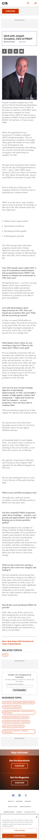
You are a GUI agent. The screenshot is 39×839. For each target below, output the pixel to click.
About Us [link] (11, 801)
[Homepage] (5, 3)
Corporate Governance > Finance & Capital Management (18, 712)
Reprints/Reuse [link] (9, 812)
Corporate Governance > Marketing (16, 722)
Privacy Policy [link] (13, 806)
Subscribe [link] (19, 801)
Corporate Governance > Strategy (15, 717)
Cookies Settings (29, 812)
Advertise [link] (27, 801)
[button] (35, 3)
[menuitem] (4, 51)
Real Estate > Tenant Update (13, 726)
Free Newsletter (19, 690)
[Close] (36, 817)
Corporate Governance (11, 707)
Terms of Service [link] (25, 806)
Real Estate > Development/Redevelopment (18, 702)
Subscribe (10, 11)
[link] (4, 51)
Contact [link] (19, 812)
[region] (19, 826)
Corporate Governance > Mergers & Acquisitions (15, 731)
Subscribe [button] (19, 766)
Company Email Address (15, 684)
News (5, 655)
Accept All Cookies (19, 836)
